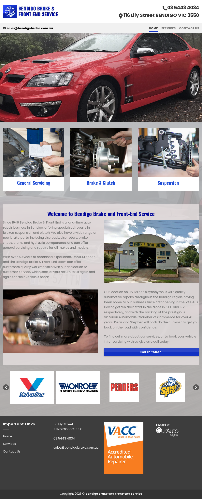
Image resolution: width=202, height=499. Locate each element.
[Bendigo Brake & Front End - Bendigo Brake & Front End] (31, 11)
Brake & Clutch (101, 183)
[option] (32, 387)
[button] (6, 387)
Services (168, 28)
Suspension (168, 183)
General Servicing (33, 183)
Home (153, 28)
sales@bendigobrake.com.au (30, 28)
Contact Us (189, 28)
